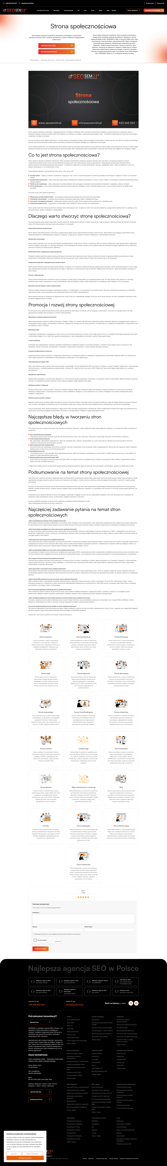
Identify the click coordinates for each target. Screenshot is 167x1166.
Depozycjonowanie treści (74, 1053)
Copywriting (95, 1020)
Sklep (100, 10)
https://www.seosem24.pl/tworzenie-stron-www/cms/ (45, 503)
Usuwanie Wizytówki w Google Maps (101, 1108)
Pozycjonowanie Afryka (124, 1087)
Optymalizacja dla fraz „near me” (102, 1093)
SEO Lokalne (96, 1084)
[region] (25, 1146)
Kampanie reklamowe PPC (125, 1050)
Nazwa (35, 927)
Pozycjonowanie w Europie (125, 1108)
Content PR (120, 1017)
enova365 (95, 1059)
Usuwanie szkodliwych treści (76, 1064)
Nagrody (119, 1133)
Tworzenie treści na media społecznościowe (125, 1040)
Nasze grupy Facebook (124, 1124)
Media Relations (72, 1084)
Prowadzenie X (71, 1133)
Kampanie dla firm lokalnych (100, 1096)
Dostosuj (14, 1154)
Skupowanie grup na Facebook (101, 1033)
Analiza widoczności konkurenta (77, 1040)
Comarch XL (95, 1056)
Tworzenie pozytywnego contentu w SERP (102, 1024)
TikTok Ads (120, 1065)
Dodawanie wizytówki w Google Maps (101, 1103)
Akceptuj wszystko (25, 1158)
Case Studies (121, 1136)
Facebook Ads (121, 1053)
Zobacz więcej (71, 1043)
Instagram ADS (121, 1059)
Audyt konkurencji (97, 1087)
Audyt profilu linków (73, 1037)
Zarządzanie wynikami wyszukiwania (74, 1057)
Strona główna (34, 60)
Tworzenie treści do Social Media (102, 1028)
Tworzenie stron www (47, 60)
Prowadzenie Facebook (74, 1121)
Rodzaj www (60, 60)
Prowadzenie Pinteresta (74, 1136)
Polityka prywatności (101, 1158)
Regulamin (91, 1158)
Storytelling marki (122, 1028)
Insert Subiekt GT (97, 1068)
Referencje (120, 1121)
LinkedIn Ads (120, 1062)
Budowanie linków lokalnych (100, 1090)
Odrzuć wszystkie (32, 1154)
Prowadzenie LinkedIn (73, 1130)
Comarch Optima (97, 1053)
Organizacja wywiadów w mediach (77, 1093)
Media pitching (71, 1101)
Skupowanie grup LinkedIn (100, 1036)
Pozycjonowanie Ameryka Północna (125, 1096)
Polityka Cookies (113, 1158)
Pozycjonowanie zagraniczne (126, 1084)
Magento (94, 1130)
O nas (118, 1118)
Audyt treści (70, 1023)
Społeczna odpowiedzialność (126, 1130)
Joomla (94, 1133)
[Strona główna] (15, 10)
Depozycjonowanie (73, 1050)
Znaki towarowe (121, 1127)
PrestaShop (95, 1124)
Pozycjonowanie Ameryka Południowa (125, 1091)
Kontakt (114, 10)
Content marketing (98, 1017)
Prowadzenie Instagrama (74, 1124)
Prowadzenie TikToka (73, 1127)
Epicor (94, 1065)
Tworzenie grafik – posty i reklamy (102, 1031)
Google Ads (120, 1056)
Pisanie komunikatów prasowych (127, 1025)
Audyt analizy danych (73, 1020)
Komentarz (35, 912)
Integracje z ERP (97, 1050)
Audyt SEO (70, 1028)
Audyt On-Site (71, 1034)
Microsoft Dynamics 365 (99, 1071)
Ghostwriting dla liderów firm (125, 1031)
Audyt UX (69, 1026)
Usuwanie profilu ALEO (74, 1072)
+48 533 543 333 (11, 3)
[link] (131, 1003)
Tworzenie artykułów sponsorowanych (123, 1021)
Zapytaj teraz (34, 1022)
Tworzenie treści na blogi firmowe (127, 1033)
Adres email (88, 927)
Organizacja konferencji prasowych (77, 1104)
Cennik (85, 1158)
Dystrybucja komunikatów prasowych (75, 1097)
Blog (108, 10)
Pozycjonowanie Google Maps (101, 1099)
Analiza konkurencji (73, 1031)
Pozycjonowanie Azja (123, 1105)
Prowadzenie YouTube (73, 1139)
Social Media (71, 1118)
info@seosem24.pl (27, 3)
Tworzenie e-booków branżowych (127, 1036)
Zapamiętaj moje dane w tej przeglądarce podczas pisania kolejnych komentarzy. (57, 934)
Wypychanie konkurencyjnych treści (76, 1068)
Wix (93, 1127)
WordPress (95, 1121)
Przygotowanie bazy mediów (76, 1090)
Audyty (69, 1017)
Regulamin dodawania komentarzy (129, 1158)
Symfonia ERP (96, 1062)
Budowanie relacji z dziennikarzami (78, 1087)
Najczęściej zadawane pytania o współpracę (127, 1140)
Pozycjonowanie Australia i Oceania (125, 1101)
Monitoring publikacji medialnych (77, 1107)
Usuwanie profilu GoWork (74, 1075)
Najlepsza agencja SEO (124, 1144)
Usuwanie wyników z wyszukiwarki (77, 1061)
